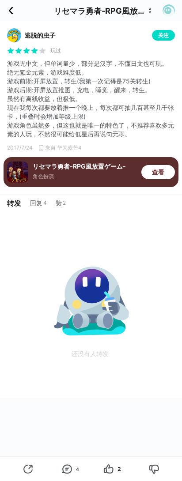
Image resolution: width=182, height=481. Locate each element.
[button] (169, 10)
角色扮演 (43, 176)
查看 (158, 172)
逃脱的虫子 (40, 35)
